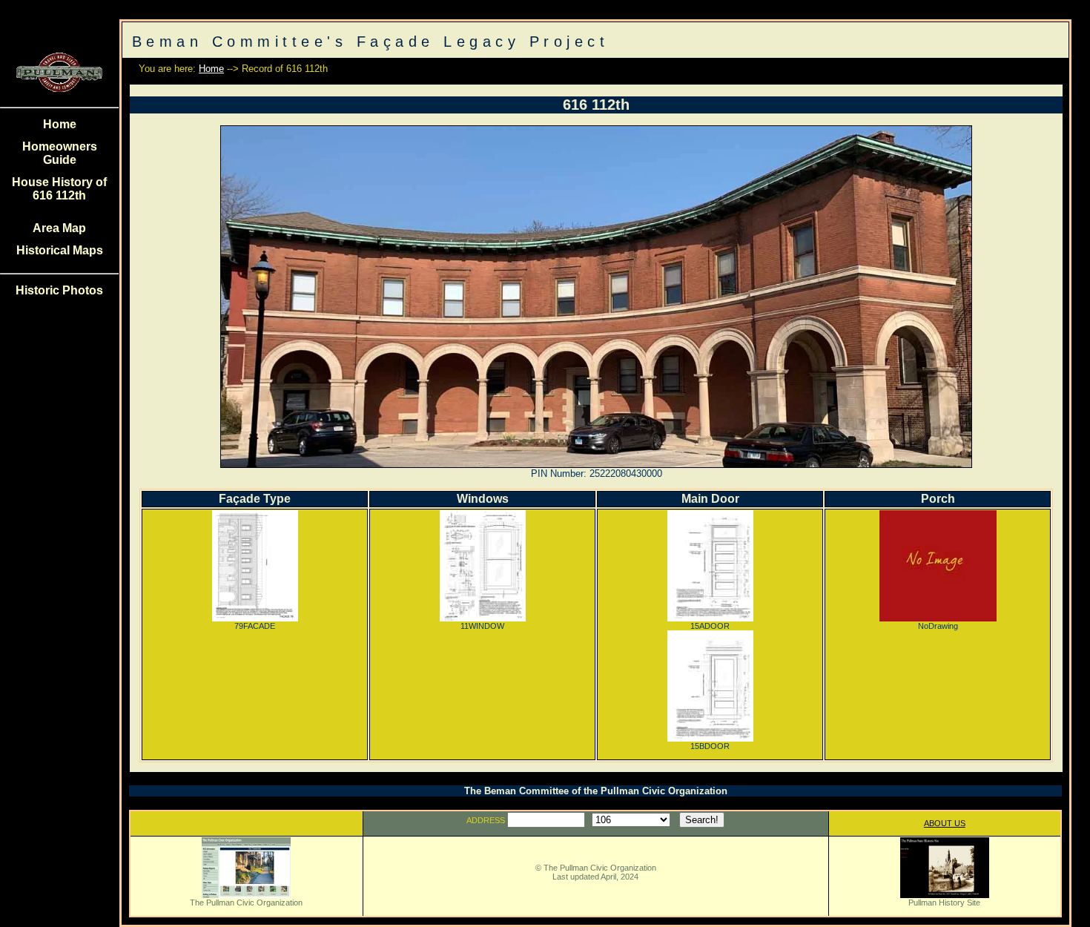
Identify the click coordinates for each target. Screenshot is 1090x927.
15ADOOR (710, 625)
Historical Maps (59, 250)
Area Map (59, 228)
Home (59, 124)
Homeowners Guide (59, 153)
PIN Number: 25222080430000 (596, 473)
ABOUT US (944, 823)
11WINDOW (482, 625)
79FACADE (254, 625)
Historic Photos (59, 290)
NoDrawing (938, 625)
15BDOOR (710, 746)
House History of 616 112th (59, 189)
